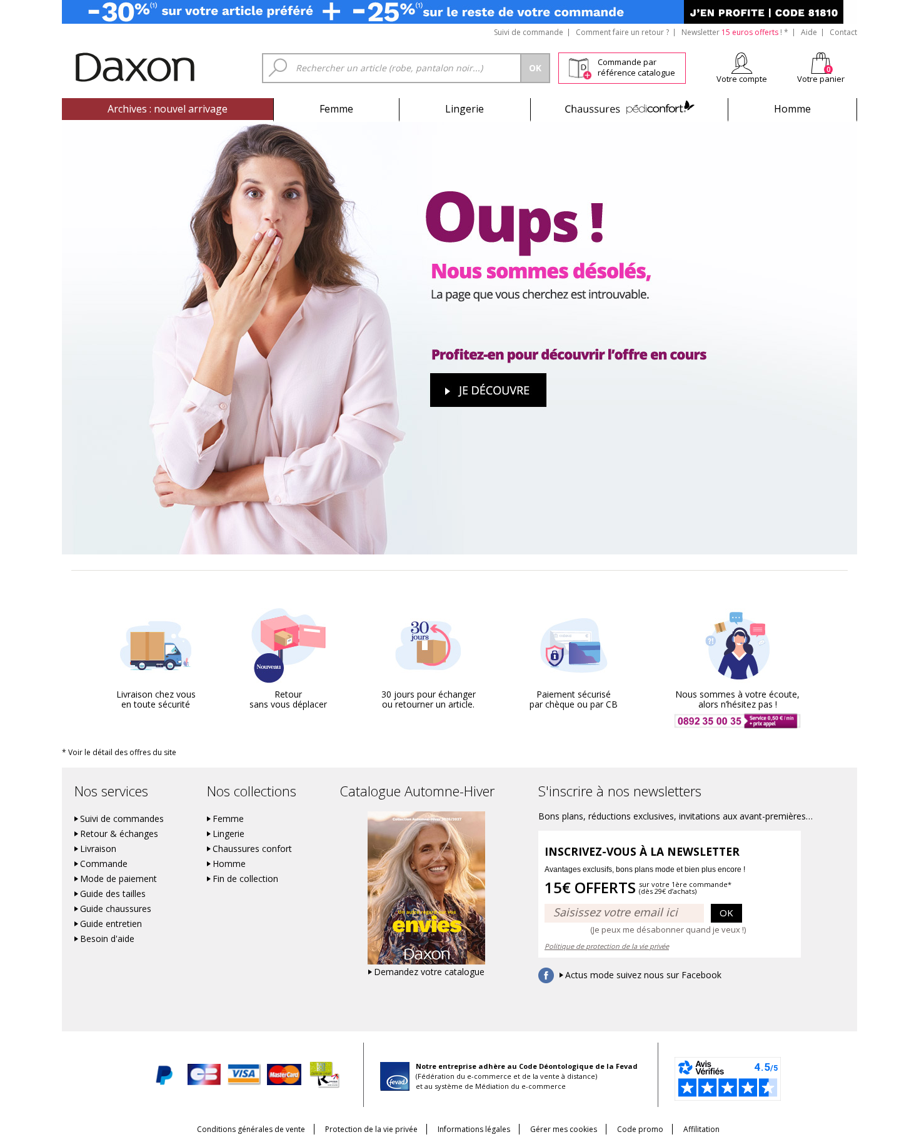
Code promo (640, 1129)
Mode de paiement (118, 878)
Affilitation (701, 1129)
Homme (792, 109)
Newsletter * (734, 32)
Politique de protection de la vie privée (607, 946)
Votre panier (821, 78)
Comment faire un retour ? (622, 32)
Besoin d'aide (107, 938)
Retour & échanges (119, 833)
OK (726, 912)
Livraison (98, 848)
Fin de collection (245, 878)
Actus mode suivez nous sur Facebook (643, 975)
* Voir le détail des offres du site (119, 752)
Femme (336, 109)
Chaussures (629, 109)
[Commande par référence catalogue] (579, 66)
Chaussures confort (252, 848)
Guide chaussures (115, 908)
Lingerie (464, 109)
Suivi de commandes (122, 818)
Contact (843, 32)
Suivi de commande (528, 32)
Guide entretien (111, 923)
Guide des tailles (113, 893)
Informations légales (474, 1129)
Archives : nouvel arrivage (168, 109)
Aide (809, 32)
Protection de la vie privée (371, 1129)
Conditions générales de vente (251, 1129)
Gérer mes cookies (563, 1129)
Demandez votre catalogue (429, 972)
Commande (104, 863)
